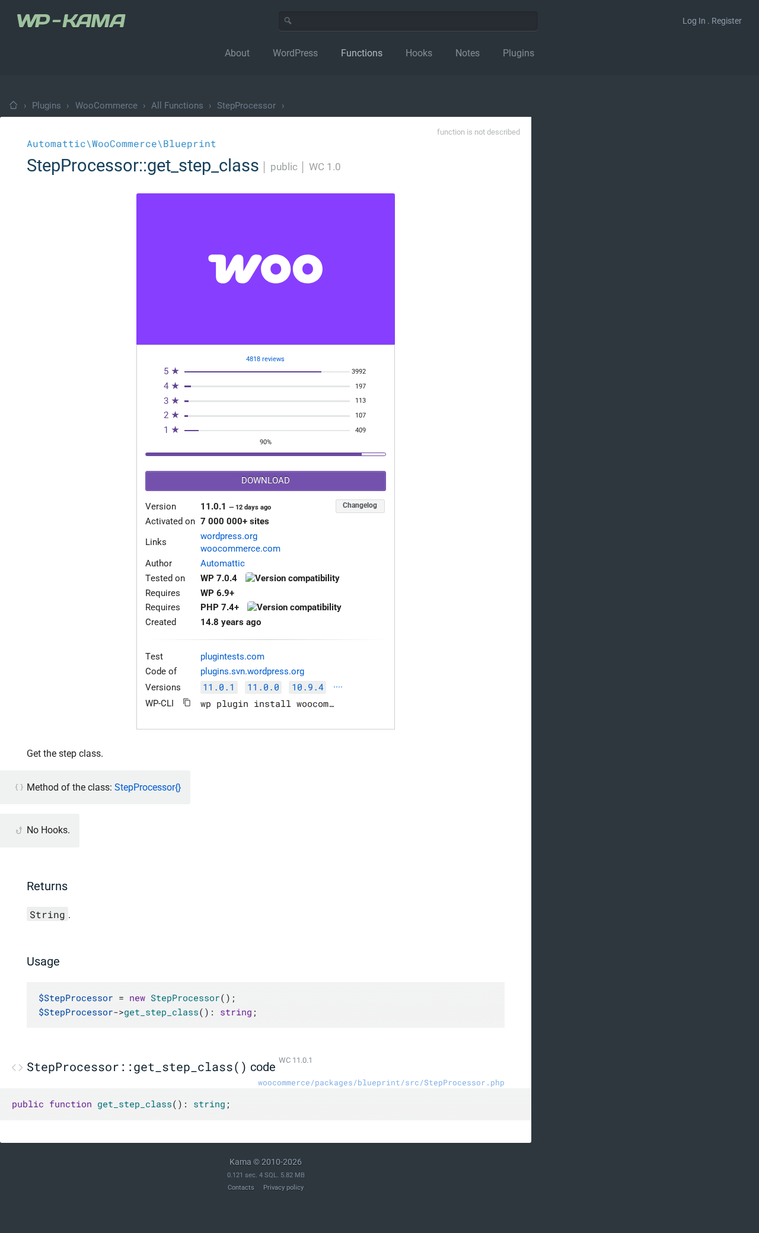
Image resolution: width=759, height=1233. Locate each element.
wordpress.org (228, 536)
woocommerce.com (240, 549)
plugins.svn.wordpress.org (252, 672)
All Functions (177, 105)
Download (265, 481)
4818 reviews (265, 359)
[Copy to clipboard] (187, 702)
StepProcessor (246, 105)
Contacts (241, 1187)
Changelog (360, 505)
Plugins (46, 105)
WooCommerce (106, 105)
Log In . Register (712, 21)
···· (338, 688)
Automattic (222, 564)
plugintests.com (232, 657)
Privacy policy (283, 1187)
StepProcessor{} (147, 787)
